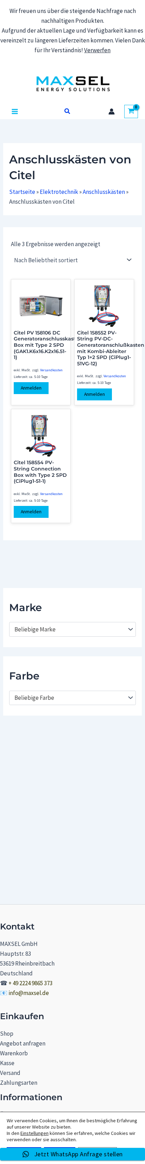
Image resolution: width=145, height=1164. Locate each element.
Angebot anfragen (22, 1043)
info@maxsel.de (28, 993)
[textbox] (69, 629)
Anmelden (31, 388)
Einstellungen (34, 1133)
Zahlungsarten (18, 1083)
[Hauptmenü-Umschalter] (15, 111)
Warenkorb (14, 1053)
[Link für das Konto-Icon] (111, 111)
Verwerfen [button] (97, 50)
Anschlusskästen (104, 192)
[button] (67, 111)
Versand (10, 1073)
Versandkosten (51, 370)
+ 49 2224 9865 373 (30, 983)
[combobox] (72, 629)
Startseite (22, 192)
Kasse (7, 1063)
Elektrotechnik (59, 192)
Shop (6, 1033)
